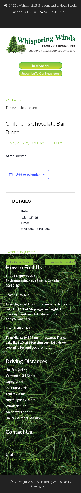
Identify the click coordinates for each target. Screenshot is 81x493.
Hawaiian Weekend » (60, 262)
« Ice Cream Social (19, 262)
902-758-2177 (17, 445)
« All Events (13, 100)
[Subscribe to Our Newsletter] (40, 75)
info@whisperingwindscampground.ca (33, 459)
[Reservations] (40, 67)
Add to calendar (28, 174)
